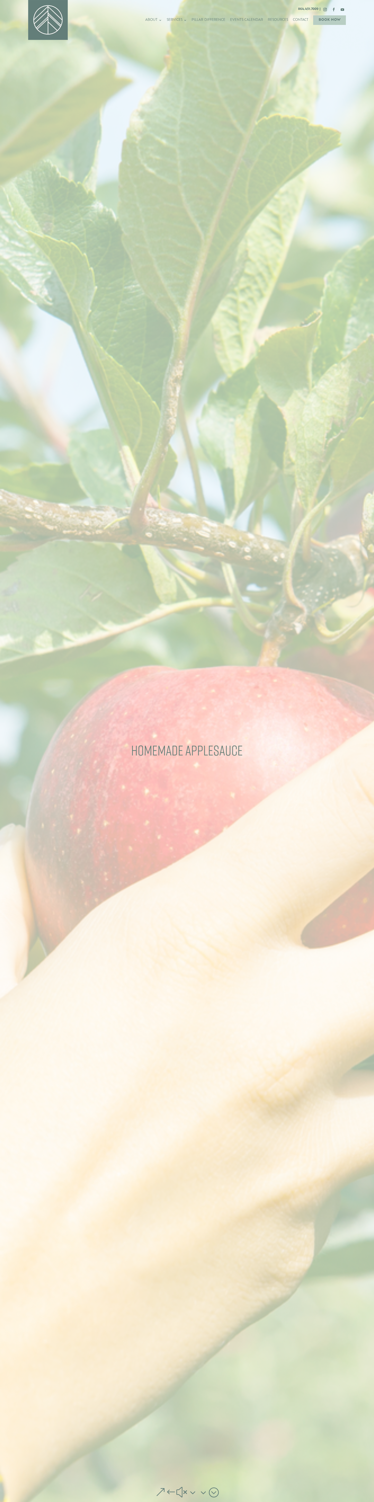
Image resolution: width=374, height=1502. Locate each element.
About (151, 20)
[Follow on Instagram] (325, 9)
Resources (278, 20)
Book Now (329, 20)
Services (174, 20)
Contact (300, 20)
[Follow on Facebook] (333, 9)
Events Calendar (246, 20)
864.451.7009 (308, 9)
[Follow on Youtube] (342, 9)
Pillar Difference (208, 20)
